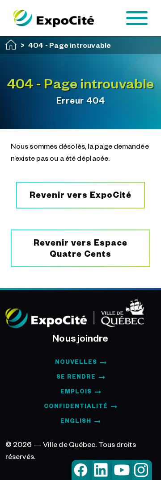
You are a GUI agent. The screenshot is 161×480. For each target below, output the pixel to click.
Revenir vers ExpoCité (80, 194)
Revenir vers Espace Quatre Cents (80, 248)
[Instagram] (142, 470)
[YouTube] (122, 470)
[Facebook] (82, 470)
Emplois (76, 391)
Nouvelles (76, 361)
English (75, 420)
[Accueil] (11, 44)
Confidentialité (76, 405)
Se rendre (76, 376)
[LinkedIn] (102, 470)
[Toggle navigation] (137, 18)
